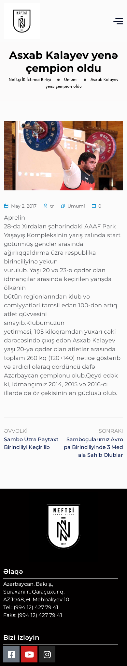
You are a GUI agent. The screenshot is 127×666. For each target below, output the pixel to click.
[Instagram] (47, 654)
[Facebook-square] (11, 654)
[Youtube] (29, 654)
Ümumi (76, 206)
